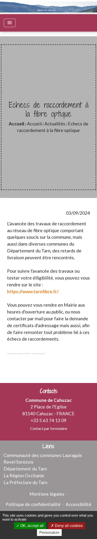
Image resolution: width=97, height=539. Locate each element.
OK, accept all (31, 526)
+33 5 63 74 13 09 (48, 420)
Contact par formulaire (48, 428)
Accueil (16, 123)
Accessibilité (78, 504)
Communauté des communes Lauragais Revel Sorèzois (43, 459)
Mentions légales (46, 494)
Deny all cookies (68, 526)
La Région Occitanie (24, 475)
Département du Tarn (25, 468)
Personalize (49, 533)
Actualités (54, 123)
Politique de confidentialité (33, 504)
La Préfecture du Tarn (25, 482)
